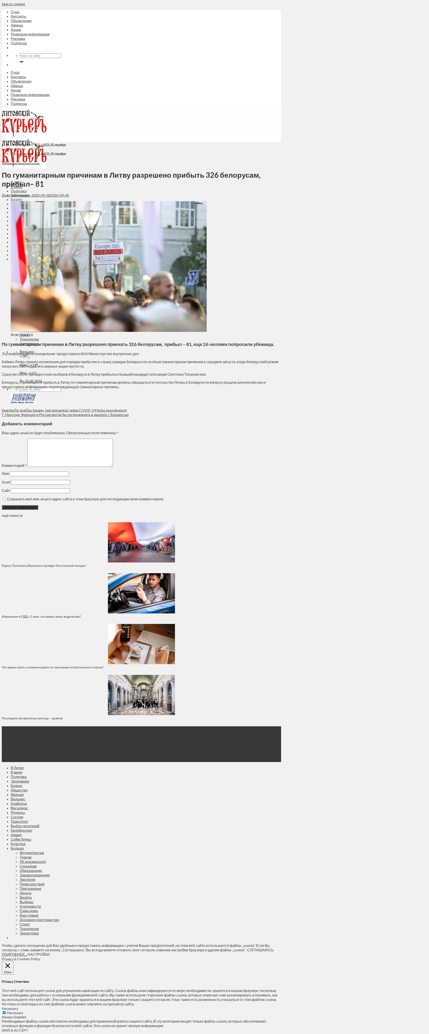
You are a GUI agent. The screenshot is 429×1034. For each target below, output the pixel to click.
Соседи (35, 163)
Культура (18, 844)
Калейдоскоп (21, 830)
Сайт (6, 490)
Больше (17, 848)
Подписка (19, 43)
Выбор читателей (25, 826)
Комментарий (14, 465)
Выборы (27, 902)
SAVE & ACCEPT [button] (15, 1030)
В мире (16, 772)
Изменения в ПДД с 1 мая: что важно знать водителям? (41, 616)
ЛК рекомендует (33, 861)
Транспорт (19, 821)
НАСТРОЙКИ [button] (38, 954)
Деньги (25, 893)
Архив (16, 29)
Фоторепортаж (32, 853)
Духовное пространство (39, 920)
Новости (11, 163)
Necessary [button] (10, 1008)
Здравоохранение (35, 875)
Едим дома (29, 911)
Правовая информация (30, 34)
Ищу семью (29, 915)
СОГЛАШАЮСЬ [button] (260, 950)
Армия (16, 835)
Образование (31, 870)
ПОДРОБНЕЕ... (14, 954)
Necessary (15, 1013)
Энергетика (29, 933)
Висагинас (19, 808)
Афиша (17, 25)
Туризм (26, 857)
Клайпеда (19, 803)
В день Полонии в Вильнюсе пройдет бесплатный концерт (44, 565)
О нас (15, 12)
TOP (4, 163)
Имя (5, 473)
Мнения (17, 794)
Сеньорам (28, 866)
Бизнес (17, 199)
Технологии (29, 339)
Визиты (26, 897)
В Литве (17, 768)
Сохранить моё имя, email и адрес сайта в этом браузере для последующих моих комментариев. (85, 499)
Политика (19, 191)
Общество (23, 163)
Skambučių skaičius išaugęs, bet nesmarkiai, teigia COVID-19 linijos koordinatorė (64, 410)
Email (6, 482)
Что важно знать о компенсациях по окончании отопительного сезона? (53, 667)
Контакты (18, 16)
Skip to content (13, 4)
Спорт (25, 924)
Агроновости (30, 906)
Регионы (18, 812)
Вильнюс (18, 799)
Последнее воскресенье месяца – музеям (33, 718)
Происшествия (32, 884)
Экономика (20, 781)
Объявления (21, 21)
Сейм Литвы (21, 839)
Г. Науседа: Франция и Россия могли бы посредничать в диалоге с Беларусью (65, 415)
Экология (27, 879)
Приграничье (30, 888)
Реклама (18, 38)
